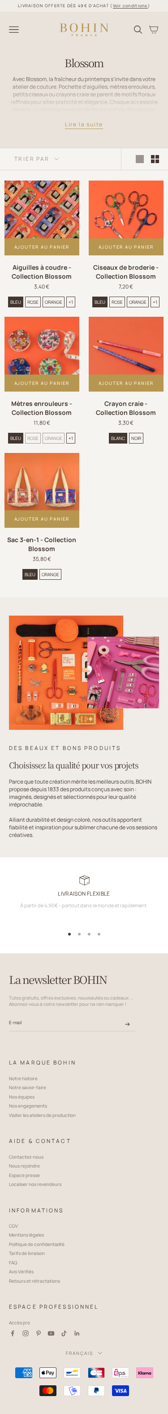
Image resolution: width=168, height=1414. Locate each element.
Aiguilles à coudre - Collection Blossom (42, 271)
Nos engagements (28, 1106)
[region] (84, 898)
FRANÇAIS (79, 1353)
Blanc (118, 438)
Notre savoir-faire (27, 1087)
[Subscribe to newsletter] (127, 1024)
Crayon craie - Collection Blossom (126, 408)
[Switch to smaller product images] (155, 159)
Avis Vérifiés (21, 1271)
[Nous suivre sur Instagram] (25, 1333)
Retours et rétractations (34, 1281)
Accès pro (19, 1322)
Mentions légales (26, 1235)
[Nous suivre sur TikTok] (64, 1333)
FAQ (13, 1262)
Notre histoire (23, 1078)
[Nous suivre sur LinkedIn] (77, 1333)
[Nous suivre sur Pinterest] (38, 1333)
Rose (33, 302)
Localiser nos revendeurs (35, 1184)
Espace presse (24, 1175)
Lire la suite (84, 124)
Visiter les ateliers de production (42, 1115)
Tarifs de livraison (27, 1253)
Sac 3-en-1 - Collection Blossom (41, 544)
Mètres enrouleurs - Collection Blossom (41, 408)
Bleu (15, 302)
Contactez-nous (26, 1157)
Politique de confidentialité (37, 1244)
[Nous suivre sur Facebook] (12, 1333)
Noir (136, 438)
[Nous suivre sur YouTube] (51, 1333)
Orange (53, 302)
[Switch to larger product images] (140, 159)
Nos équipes (21, 1097)
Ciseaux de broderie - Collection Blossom (126, 271)
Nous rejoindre (24, 1166)
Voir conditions (130, 6)
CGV (13, 1226)
